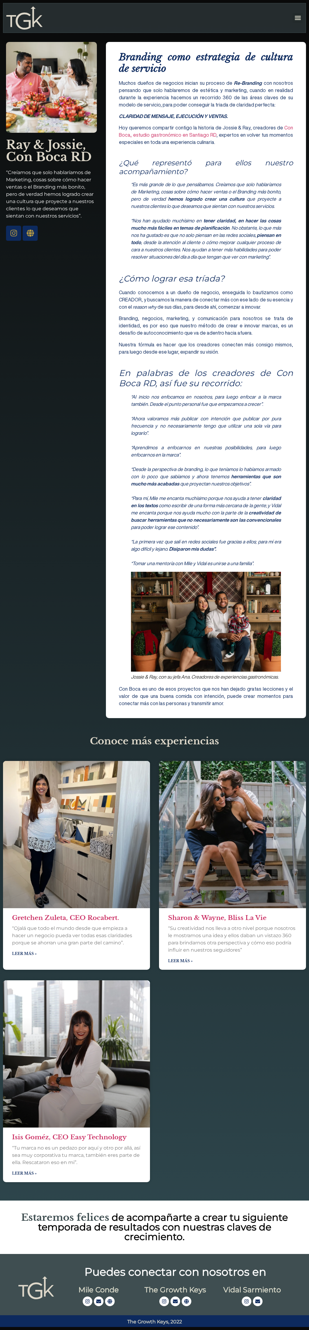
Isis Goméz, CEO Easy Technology (69, 1137)
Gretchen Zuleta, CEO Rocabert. (65, 918)
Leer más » (24, 953)
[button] (298, 18)
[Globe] (30, 233)
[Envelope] (99, 1301)
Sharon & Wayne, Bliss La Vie (217, 918)
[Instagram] (13, 233)
